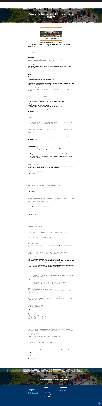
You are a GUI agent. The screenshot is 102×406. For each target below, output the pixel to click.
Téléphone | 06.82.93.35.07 (48, 396)
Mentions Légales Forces (63, 391)
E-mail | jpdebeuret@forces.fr (48, 394)
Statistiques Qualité (63, 390)
